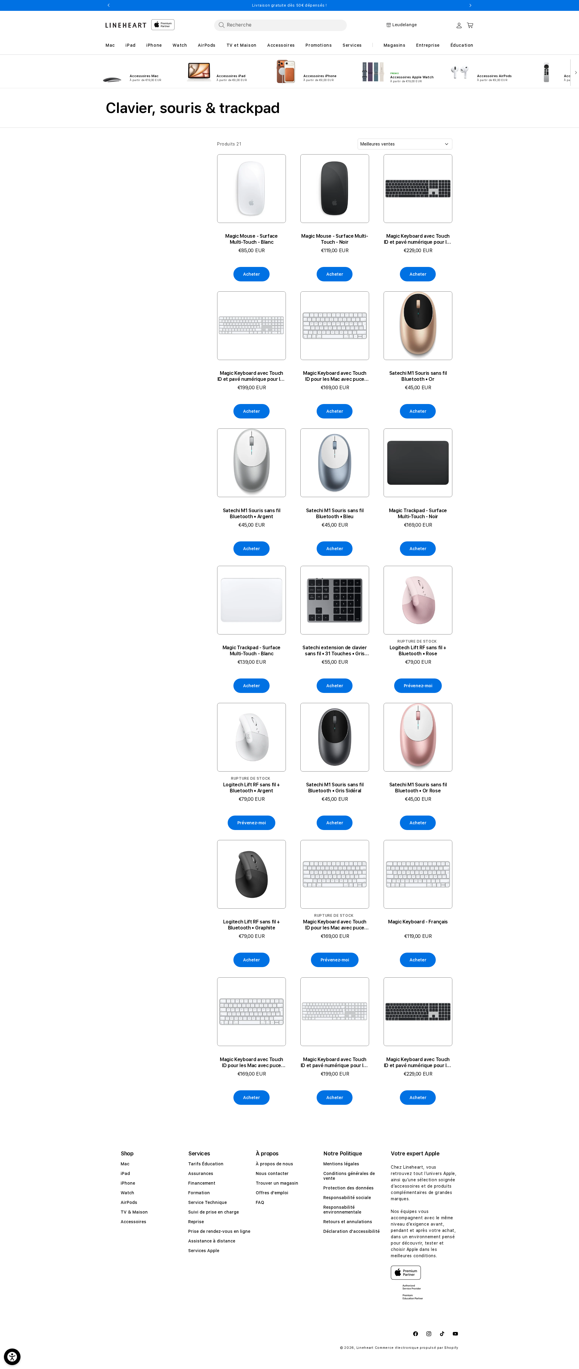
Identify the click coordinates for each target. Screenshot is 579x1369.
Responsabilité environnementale (342, 1209)
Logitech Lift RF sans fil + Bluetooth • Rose (418, 650)
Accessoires (133, 1221)
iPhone (128, 1183)
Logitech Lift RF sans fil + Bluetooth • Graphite (251, 925)
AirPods (129, 1202)
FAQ (260, 1202)
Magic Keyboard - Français (418, 922)
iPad (125, 1173)
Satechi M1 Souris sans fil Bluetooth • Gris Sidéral (335, 788)
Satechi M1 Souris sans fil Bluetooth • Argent (251, 513)
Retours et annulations (347, 1221)
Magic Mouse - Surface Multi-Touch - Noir (334, 239)
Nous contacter (272, 1173)
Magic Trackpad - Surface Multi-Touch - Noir (418, 513)
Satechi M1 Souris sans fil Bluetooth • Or (418, 376)
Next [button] (470, 5)
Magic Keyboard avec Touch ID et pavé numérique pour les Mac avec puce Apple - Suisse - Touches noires (418, 239)
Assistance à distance (211, 1241)
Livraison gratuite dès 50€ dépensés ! (289, 5)
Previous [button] (109, 5)
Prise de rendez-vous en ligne (219, 1231)
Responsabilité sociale (347, 1197)
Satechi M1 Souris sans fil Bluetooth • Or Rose (418, 788)
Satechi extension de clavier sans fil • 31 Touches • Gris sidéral (334, 651)
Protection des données (348, 1188)
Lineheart (365, 1348)
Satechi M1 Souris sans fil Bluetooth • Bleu (335, 513)
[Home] (126, 25)
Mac (125, 1163)
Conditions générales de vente (349, 1176)
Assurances (200, 1173)
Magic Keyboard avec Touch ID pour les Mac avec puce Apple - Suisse (334, 376)
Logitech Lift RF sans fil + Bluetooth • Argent (251, 788)
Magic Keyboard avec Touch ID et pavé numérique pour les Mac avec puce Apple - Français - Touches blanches (335, 1062)
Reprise (196, 1221)
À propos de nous (274, 1163)
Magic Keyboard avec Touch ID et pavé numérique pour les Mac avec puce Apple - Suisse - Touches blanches (251, 376)
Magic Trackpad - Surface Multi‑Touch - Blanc (251, 650)
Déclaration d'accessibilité (351, 1231)
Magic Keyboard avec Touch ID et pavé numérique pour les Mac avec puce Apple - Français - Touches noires (418, 1062)
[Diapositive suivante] (574, 72)
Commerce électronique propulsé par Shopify (416, 1348)
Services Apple (203, 1250)
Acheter (251, 274)
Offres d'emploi (272, 1192)
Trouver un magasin (277, 1183)
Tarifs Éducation (205, 1163)
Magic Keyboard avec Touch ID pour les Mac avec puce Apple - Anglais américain (334, 925)
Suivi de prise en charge (213, 1212)
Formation (199, 1192)
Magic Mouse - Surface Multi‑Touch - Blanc (251, 239)
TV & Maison (134, 1212)
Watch (127, 1192)
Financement (201, 1183)
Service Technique (207, 1202)
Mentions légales (341, 1163)
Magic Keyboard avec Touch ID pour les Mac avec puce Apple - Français (251, 1062)
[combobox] (280, 25)
